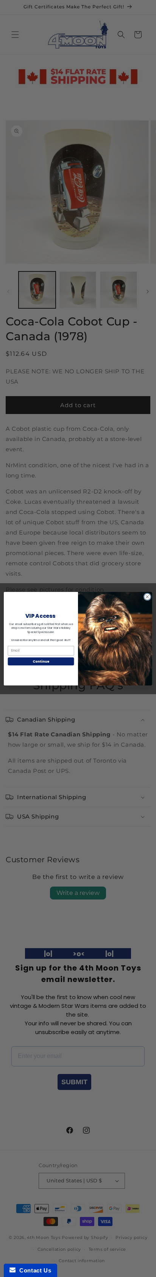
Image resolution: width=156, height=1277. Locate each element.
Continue (41, 661)
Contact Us (33, 1270)
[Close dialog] (147, 596)
